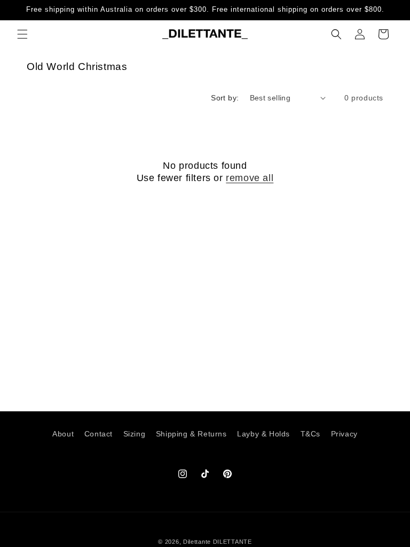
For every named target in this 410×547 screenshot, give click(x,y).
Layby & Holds (263, 433)
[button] (22, 34)
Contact (98, 433)
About (63, 433)
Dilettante (197, 541)
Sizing (134, 433)
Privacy (344, 433)
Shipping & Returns (191, 433)
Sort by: (225, 97)
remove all (249, 178)
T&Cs (310, 433)
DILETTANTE (232, 541)
